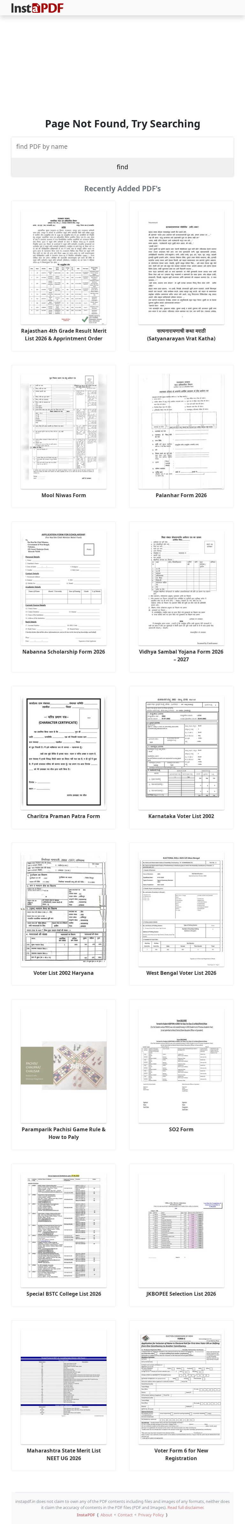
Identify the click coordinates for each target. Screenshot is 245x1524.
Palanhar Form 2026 (181, 495)
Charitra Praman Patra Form (63, 816)
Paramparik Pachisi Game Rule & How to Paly (64, 1133)
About (106, 1515)
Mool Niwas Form (63, 495)
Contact (125, 1515)
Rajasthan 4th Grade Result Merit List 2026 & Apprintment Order (64, 334)
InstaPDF (86, 1515)
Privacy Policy (151, 1515)
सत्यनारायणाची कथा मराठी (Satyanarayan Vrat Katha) (181, 334)
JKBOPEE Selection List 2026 (181, 1293)
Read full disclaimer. (185, 1507)
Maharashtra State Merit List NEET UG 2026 (64, 1454)
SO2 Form (181, 1129)
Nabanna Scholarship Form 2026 (63, 651)
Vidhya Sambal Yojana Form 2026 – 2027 (181, 655)
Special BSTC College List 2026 (63, 1293)
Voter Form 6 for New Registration (181, 1454)
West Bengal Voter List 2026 (181, 972)
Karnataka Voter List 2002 (181, 816)
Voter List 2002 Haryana (63, 972)
